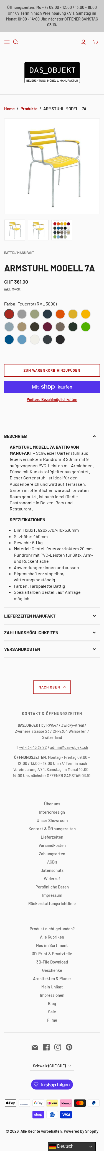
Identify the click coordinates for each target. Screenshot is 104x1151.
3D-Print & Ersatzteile (52, 953)
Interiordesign (52, 812)
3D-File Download (52, 961)
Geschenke (52, 970)
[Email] (35, 1047)
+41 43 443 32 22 (33, 747)
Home (9, 108)
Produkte (29, 108)
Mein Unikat (52, 986)
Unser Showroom (52, 820)
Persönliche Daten (52, 886)
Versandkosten (52, 845)
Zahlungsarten (52, 853)
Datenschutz (52, 870)
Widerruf (52, 878)
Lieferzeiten (52, 836)
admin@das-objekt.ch (69, 747)
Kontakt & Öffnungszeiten (52, 828)
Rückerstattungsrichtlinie (52, 903)
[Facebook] (46, 1047)
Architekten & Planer (52, 978)
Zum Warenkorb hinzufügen (52, 370)
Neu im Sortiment (52, 945)
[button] (52, 436)
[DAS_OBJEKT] (52, 72)
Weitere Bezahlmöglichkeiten (52, 399)
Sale (52, 1011)
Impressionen (52, 995)
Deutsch (64, 1146)
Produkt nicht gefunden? (52, 928)
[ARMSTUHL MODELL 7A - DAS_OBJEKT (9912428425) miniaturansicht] (14, 230)
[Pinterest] (69, 1047)
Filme (52, 1020)
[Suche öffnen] (16, 42)
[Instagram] (57, 1047)
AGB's (52, 861)
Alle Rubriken (52, 936)
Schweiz (49, 1065)
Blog (52, 1003)
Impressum (52, 895)
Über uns (52, 803)
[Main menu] (7, 42)
